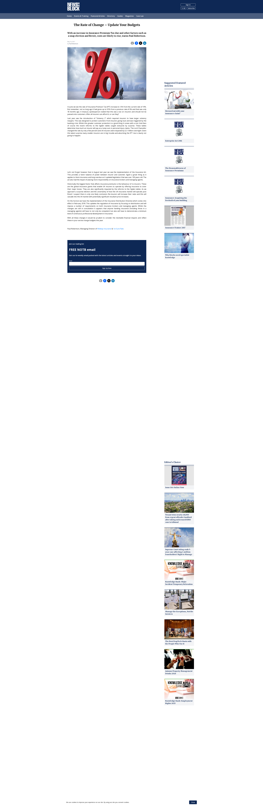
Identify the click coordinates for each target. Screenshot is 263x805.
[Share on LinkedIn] (144, 43)
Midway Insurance (104, 229)
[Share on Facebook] (136, 43)
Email (70, 261)
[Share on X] (140, 43)
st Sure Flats (119, 229)
